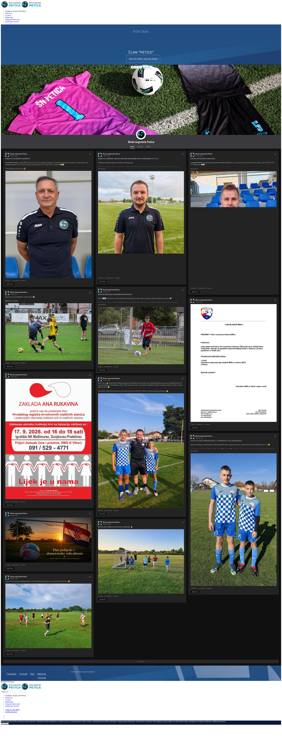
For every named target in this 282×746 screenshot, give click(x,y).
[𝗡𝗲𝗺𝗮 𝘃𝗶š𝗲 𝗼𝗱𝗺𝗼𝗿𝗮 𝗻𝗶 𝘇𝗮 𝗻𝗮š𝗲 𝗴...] (141, 561)
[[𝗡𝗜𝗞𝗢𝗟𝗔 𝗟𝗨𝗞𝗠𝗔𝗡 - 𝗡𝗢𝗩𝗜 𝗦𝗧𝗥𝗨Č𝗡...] (141, 223)
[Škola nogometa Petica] (141, 134)
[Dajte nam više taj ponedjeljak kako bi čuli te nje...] (48, 616)
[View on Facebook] (90, 154)
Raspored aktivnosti (12, 19)
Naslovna (8, 13)
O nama (8, 15)
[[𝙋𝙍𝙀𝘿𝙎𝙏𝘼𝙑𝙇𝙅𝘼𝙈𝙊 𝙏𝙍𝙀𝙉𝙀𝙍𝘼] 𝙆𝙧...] (48, 225)
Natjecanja (9, 17)
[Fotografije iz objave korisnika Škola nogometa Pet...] (141, 336)
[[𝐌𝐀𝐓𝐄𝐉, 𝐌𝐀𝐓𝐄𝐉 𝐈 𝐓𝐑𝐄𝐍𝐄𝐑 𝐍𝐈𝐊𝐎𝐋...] (234, 519)
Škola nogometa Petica (141, 142)
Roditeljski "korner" (12, 22)
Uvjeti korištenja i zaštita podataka (83, 671)
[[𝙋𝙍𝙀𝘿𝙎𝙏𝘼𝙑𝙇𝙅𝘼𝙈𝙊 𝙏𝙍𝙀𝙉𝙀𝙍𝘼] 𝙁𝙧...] (234, 228)
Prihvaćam (5, 724)
